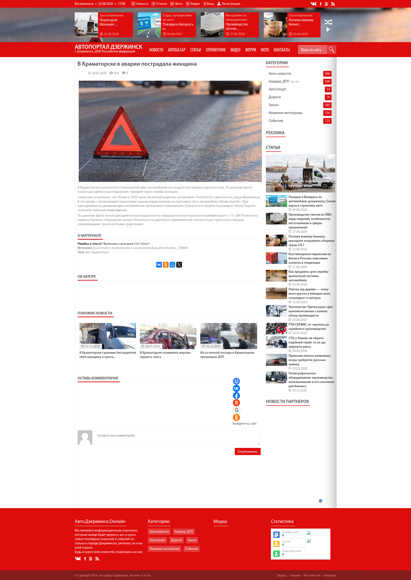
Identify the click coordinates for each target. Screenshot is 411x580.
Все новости (312, 575)
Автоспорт (277, 89)
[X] (179, 265)
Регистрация (231, 4)
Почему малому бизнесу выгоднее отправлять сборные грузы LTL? (311, 241)
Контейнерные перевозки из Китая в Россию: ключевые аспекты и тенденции (310, 259)
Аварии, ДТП (279, 82)
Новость (142, 4)
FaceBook (321, 3)
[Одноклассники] (166, 265)
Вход (210, 4)
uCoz (147, 575)
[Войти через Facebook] (236, 395)
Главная (294, 575)
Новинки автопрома (285, 113)
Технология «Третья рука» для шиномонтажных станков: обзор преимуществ (311, 311)
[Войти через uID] (236, 381)
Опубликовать (248, 451)
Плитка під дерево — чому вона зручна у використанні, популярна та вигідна (310, 294)
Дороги (275, 97)
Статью (162, 4)
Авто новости (280, 74)
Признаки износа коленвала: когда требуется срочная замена (310, 360)
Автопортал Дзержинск (108, 49)
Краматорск (100, 252)
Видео (195, 4)
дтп (87, 252)
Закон (274, 105)
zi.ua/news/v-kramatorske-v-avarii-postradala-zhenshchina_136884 (140, 248)
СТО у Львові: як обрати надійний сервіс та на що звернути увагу (307, 343)
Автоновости (159, 532)
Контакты (330, 575)
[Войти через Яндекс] (236, 402)
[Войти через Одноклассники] (236, 417)
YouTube (327, 3)
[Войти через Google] (236, 410)
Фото (179, 4)
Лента (333, 3)
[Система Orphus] (317, 543)
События (276, 121)
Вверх (282, 575)
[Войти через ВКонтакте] (236, 388)
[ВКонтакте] (159, 265)
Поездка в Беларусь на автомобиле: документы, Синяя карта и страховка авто (312, 201)
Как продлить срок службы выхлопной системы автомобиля (308, 276)
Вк (314, 4)
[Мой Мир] (172, 265)
